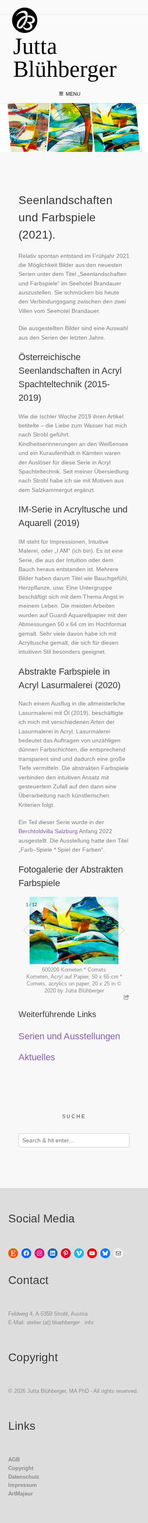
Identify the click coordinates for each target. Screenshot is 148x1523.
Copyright (20, 1468)
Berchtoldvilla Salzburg (48, 831)
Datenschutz (23, 1477)
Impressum (22, 1485)
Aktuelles (36, 1057)
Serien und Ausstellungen (69, 1036)
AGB (14, 1459)
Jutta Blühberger (65, 57)
